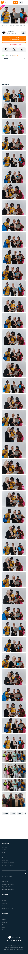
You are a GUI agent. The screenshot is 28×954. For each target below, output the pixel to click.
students (5, 812)
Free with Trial (14, 38)
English (4, 916)
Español (4, 919)
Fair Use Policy (20, 948)
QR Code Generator (7, 867)
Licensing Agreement (7, 875)
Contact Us (4, 900)
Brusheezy (4, 846)
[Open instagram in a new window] (8, 939)
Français (4, 926)
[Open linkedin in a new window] (11, 939)
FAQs (3, 897)
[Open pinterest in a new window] (13, 939)
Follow (23, 33)
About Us (4, 902)
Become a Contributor (7, 907)
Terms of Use (5, 948)
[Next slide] (22, 813)
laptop (13, 812)
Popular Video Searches (8, 888)
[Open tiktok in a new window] (15, 939)
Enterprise (4, 854)
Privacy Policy (12, 948)
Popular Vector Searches (8, 883)
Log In (21, 2)
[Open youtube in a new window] (20, 939)
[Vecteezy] (2, 2)
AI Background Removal (8, 864)
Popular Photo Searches (8, 886)
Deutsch (4, 924)
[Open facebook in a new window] (6, 939)
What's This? (15, 55)
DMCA (3, 878)
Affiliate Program (6, 881)
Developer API (5, 859)
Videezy (4, 851)
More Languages (6, 929)
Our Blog (4, 905)
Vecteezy (4, 849)
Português (4, 921)
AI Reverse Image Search (8, 862)
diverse (19, 812)
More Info (6, 57)
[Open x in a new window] (18, 939)
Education (4, 856)
